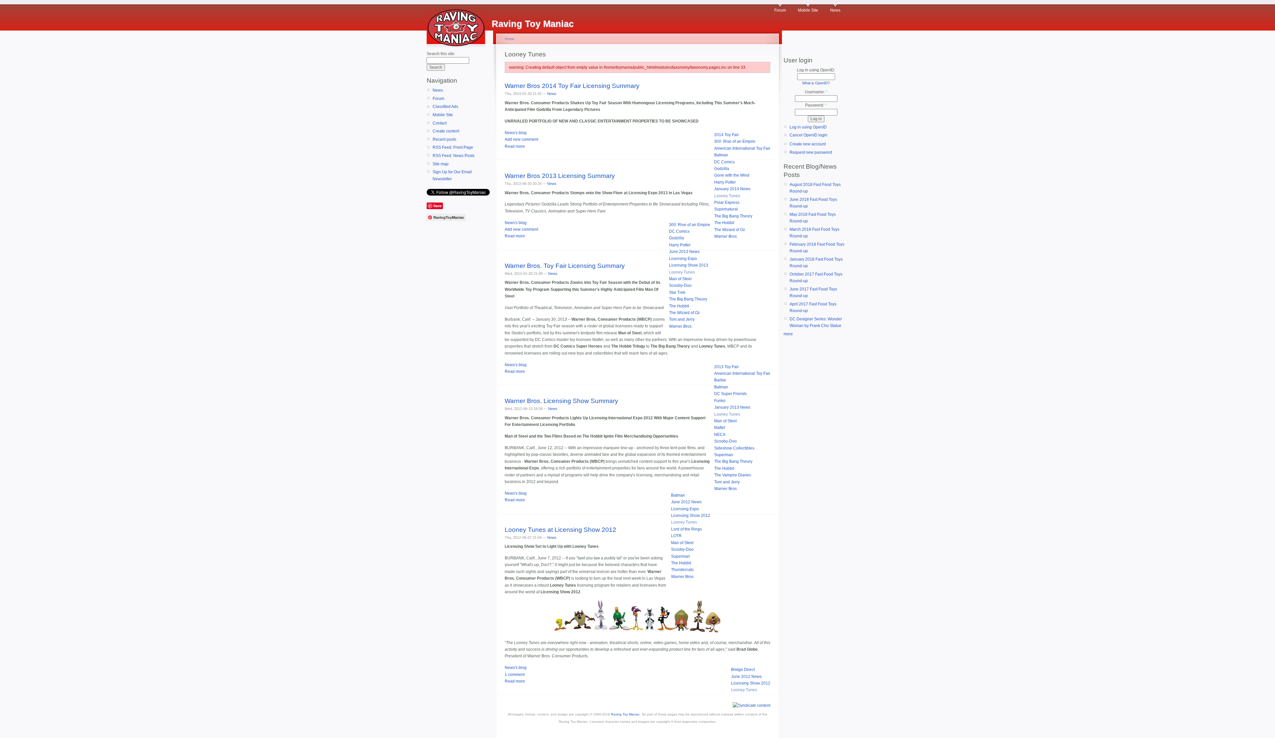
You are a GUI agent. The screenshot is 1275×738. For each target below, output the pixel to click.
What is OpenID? (816, 83)
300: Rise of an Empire (734, 141)
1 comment (515, 674)
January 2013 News (732, 407)
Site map (441, 164)
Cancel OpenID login (808, 135)
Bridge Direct (743, 669)
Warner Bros (725, 236)
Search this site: (441, 53)
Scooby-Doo (680, 285)
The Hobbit (724, 222)
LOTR (676, 535)
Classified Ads (445, 106)
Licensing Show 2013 (688, 265)
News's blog (516, 132)
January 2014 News (732, 189)
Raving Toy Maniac (625, 714)
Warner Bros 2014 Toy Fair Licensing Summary (572, 85)
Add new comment (521, 139)
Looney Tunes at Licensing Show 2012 (560, 529)
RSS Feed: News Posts (453, 155)
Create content (446, 131)
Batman (721, 155)
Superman (723, 454)
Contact (440, 123)
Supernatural (726, 209)
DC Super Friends (730, 393)
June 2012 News (686, 502)
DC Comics (724, 162)
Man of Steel (680, 279)
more (788, 334)
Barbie (720, 380)
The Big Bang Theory (733, 216)
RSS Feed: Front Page (453, 147)
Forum (780, 10)
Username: (816, 92)
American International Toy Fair (742, 148)
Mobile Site (808, 10)
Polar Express (726, 202)
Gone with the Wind (731, 175)
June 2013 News (684, 251)
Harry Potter (725, 182)
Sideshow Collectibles (734, 448)
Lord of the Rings (686, 529)
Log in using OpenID (808, 127)
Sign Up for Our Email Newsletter (452, 175)
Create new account (808, 144)
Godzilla (721, 168)
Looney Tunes (727, 196)
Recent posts (444, 139)
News (835, 10)
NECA (719, 434)
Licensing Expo (683, 258)
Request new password (811, 152)
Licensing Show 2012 (690, 515)
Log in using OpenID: (816, 70)
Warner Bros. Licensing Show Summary (561, 400)
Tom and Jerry (682, 319)
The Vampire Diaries (732, 475)
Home (509, 39)
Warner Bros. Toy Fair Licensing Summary (565, 265)
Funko (719, 400)
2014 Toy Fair (726, 134)
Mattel (719, 427)
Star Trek (677, 292)
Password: (816, 105)
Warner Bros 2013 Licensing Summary (560, 175)
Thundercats (682, 569)
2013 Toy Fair (726, 367)
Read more (515, 146)
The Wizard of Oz (729, 229)
